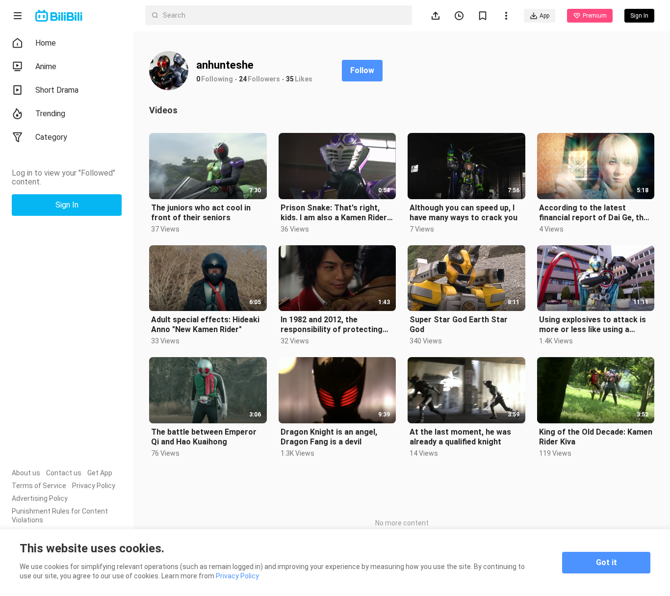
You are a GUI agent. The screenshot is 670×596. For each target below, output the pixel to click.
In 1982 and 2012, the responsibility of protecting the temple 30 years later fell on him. (334, 325)
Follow (362, 70)
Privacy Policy (93, 486)
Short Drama (56, 90)
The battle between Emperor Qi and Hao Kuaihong (204, 436)
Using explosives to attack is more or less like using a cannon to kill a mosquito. (592, 325)
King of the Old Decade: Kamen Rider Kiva (595, 436)
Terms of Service (39, 486)
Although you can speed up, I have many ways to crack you (463, 212)
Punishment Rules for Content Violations (60, 515)
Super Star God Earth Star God (459, 324)
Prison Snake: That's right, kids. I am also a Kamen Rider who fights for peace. (334, 213)
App (544, 15)
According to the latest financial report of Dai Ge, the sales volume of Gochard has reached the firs (593, 213)
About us (26, 473)
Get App (99, 473)
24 (243, 79)
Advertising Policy (40, 498)
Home (45, 43)
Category (51, 137)
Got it (606, 562)
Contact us (63, 473)
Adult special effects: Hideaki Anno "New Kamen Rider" (205, 324)
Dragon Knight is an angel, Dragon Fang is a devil (329, 436)
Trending (50, 113)
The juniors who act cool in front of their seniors (201, 212)
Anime (45, 66)
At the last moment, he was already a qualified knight (460, 436)
